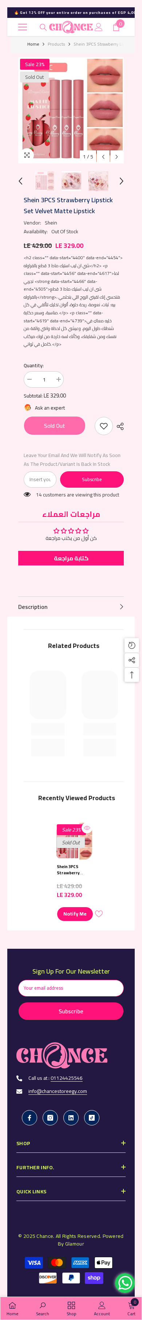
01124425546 (67, 1078)
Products (56, 44)
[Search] (43, 27)
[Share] (118, 426)
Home (33, 44)
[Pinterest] (71, 1117)
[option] (71, 110)
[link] (104, 426)
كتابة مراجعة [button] (71, 558)
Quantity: (34, 365)
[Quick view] (87, 827)
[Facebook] (29, 1117)
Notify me (75, 913)
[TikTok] (91, 1117)
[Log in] (99, 27)
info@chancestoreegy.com (57, 1091)
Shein (51, 222)
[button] (103, 156)
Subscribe (92, 479)
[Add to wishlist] (98, 914)
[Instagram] (50, 1117)
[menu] (22, 27)
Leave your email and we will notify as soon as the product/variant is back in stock (72, 459)
